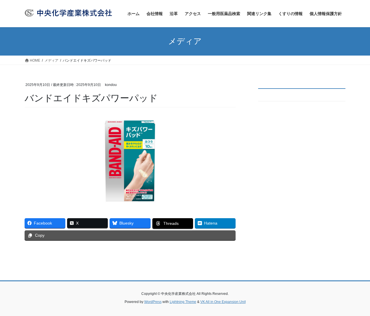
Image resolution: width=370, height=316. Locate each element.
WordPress (153, 302)
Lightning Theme (183, 302)
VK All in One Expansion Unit (223, 302)
